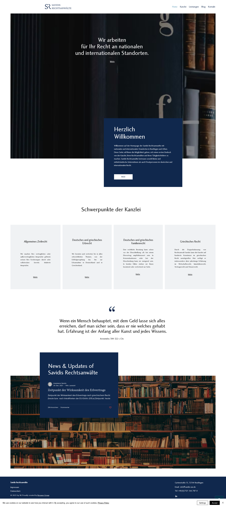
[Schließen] (222, 503)
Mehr (112, 62)
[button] (194, 7)
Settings (202, 503)
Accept (214, 503)
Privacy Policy (103, 503)
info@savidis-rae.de (188, 487)
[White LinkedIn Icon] (176, 496)
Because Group (43, 495)
